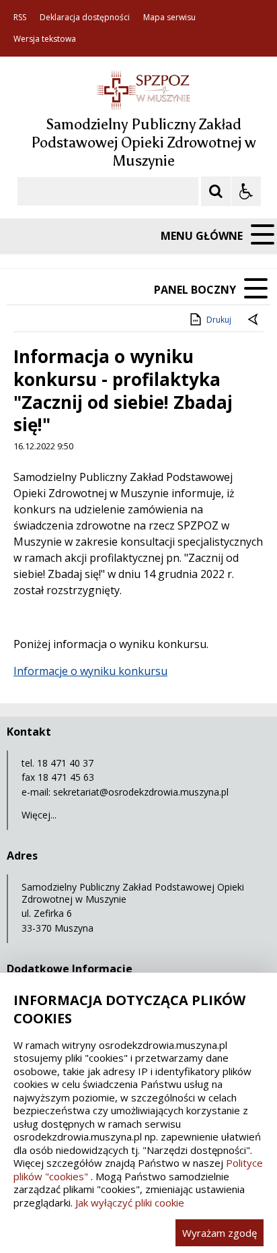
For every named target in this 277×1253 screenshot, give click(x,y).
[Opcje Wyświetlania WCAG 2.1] (246, 191)
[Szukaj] (216, 191)
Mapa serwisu (169, 17)
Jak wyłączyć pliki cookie (129, 1202)
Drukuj (218, 319)
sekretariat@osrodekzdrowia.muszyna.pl (141, 791)
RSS (19, 17)
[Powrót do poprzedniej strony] (254, 320)
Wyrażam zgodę (219, 1233)
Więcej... (39, 814)
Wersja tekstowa (44, 39)
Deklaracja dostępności (85, 17)
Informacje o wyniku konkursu (90, 671)
